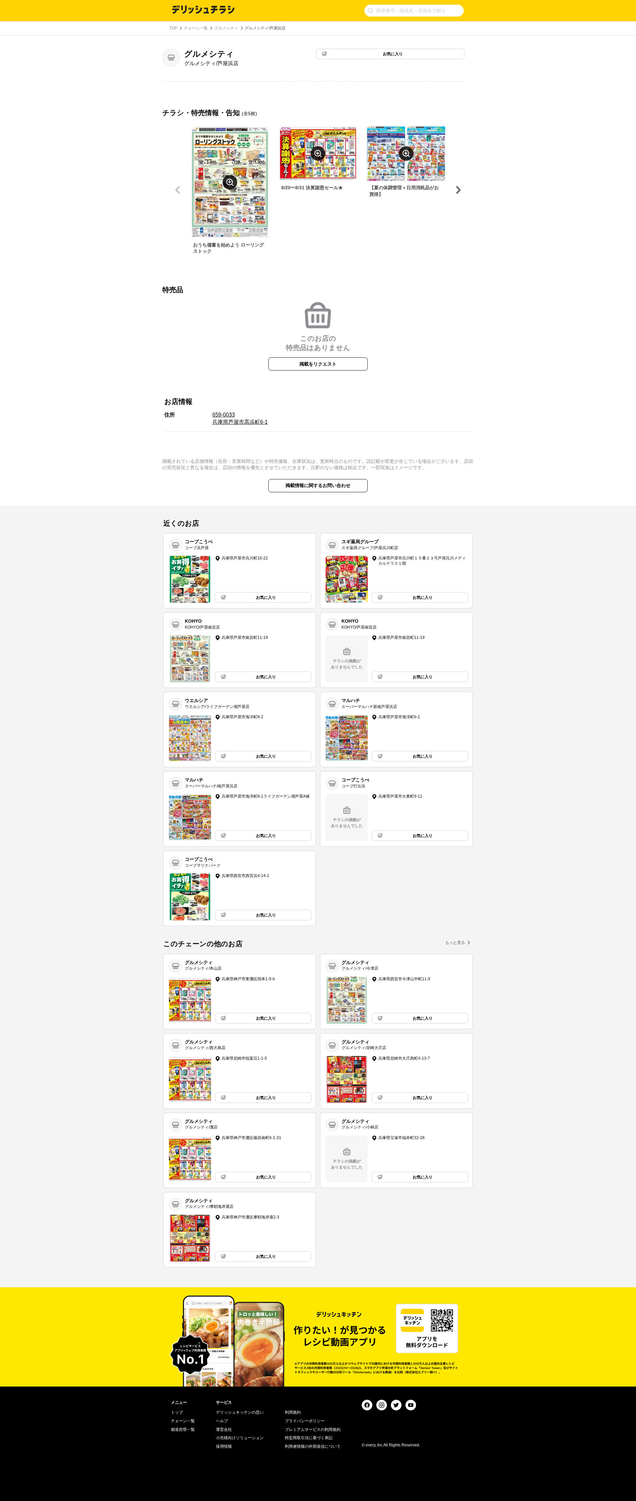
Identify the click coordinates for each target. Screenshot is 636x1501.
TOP (173, 28)
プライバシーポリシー (305, 1421)
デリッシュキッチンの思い (240, 1412)
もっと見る (455, 942)
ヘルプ (222, 1421)
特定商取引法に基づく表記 (309, 1437)
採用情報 (224, 1446)
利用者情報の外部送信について (313, 1446)
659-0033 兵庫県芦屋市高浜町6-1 (240, 418)
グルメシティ (226, 28)
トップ (177, 1412)
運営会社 (224, 1429)
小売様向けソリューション (240, 1437)
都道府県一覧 (183, 1429)
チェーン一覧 (196, 28)
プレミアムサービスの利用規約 (313, 1429)
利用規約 (293, 1412)
